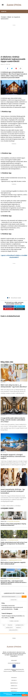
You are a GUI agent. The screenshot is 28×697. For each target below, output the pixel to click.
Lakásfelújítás (9, 627)
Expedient (14, 670)
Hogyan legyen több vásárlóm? (14, 663)
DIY (4, 625)
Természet (18, 627)
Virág (2, 603)
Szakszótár (13, 599)
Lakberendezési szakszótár (14, 593)
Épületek (10, 625)
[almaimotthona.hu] (14, 4)
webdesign (13, 669)
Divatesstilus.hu (14, 685)
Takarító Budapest (6, 613)
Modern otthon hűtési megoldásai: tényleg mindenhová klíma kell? (13, 524)
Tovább (16, 609)
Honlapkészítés (7, 669)
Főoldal (3, 17)
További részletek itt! (17, 694)
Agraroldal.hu (14, 691)
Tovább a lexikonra (14, 621)
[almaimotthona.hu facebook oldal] (14, 666)
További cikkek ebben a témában (11, 505)
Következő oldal (16, 298)
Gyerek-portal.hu (14, 688)
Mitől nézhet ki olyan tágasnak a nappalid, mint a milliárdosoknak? (13, 563)
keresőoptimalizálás (19, 669)
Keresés (24, 596)
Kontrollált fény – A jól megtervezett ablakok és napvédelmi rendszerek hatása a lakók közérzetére (13, 582)
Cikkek (9, 17)
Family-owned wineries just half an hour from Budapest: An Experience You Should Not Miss (14, 544)
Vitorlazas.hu (14, 677)
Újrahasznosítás (13, 630)
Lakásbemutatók (19, 625)
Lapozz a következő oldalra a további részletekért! (14, 256)
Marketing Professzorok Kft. (18, 671)
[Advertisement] (14, 40)
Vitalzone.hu (14, 680)
